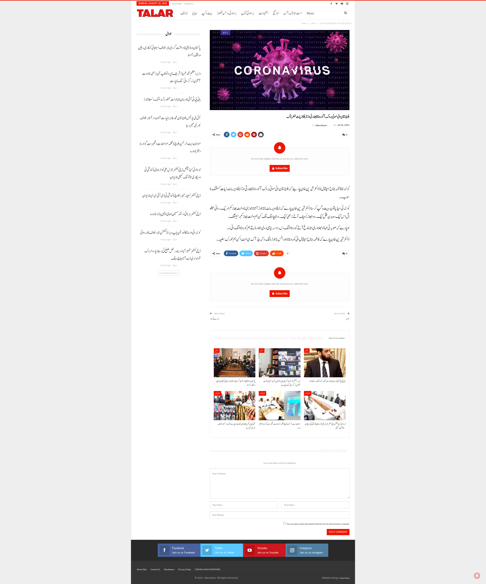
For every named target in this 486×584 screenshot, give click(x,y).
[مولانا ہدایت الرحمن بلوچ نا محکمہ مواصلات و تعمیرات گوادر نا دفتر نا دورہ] (279, 405)
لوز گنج (276, 13)
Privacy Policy (184, 569)
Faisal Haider (345, 578)
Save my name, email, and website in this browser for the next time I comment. (318, 524)
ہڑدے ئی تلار (214, 319)
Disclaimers (169, 569)
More (310, 13)
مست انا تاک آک (292, 13)
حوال (216, 350)
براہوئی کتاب (247, 13)
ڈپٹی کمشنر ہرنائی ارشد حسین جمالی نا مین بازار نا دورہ (175, 214)
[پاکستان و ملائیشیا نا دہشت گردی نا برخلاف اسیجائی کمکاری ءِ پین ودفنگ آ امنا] (234, 362)
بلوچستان (217, 393)
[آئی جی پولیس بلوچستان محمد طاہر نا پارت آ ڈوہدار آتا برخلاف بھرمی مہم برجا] (234, 405)
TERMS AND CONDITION (207, 569)
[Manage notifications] (477, 576)
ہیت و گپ (207, 13)
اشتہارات (263, 13)
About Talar (177, 4)
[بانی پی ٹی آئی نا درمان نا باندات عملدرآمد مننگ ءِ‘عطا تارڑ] (325, 362)
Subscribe (281, 168)
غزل (348, 319)
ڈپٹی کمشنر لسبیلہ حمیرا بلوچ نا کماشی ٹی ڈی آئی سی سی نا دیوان (171, 195)
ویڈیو (194, 13)
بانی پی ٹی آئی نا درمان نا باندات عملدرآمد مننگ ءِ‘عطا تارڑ (172, 99)
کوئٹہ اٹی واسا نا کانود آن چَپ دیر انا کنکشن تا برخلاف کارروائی (170, 232)
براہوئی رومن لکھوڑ (226, 13)
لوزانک (184, 13)
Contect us (189, 4)
